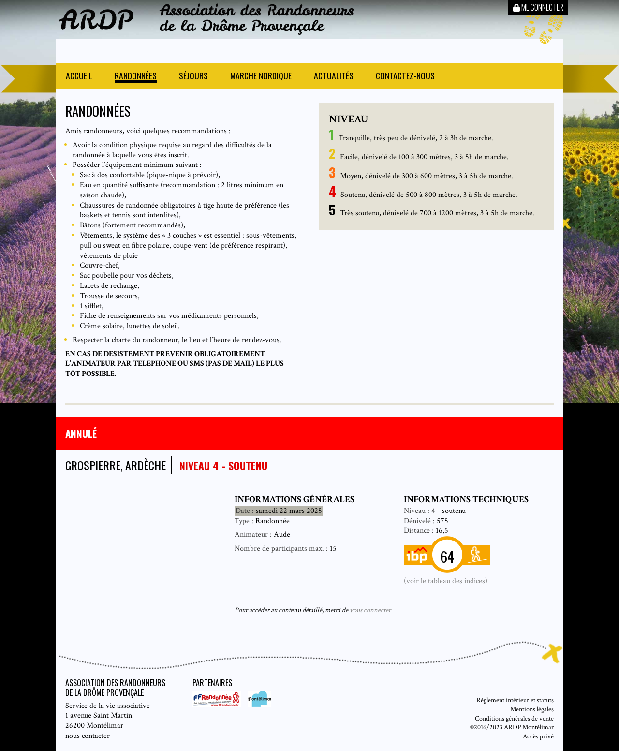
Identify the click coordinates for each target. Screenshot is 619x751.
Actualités (334, 77)
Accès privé (538, 736)
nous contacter (87, 736)
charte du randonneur (145, 340)
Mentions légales (532, 709)
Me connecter (541, 7)
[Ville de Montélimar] (257, 705)
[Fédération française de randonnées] (217, 705)
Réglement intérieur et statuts (515, 700)
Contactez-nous (405, 77)
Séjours (193, 77)
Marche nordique (261, 77)
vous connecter (370, 610)
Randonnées (136, 77)
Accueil (79, 77)
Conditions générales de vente (514, 718)
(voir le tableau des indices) (445, 581)
